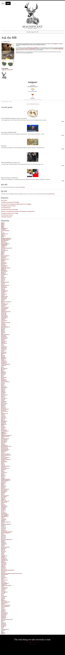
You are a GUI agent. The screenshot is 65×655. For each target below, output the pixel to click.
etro (2, 344)
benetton (3, 266)
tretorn (2, 590)
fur (1, 366)
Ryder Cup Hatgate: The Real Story (9, 178)
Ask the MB (9, 38)
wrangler (3, 626)
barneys (2, 257)
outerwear (3, 481)
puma (2, 504)
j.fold (2, 400)
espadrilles (3, 341)
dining (2, 331)
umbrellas (3, 600)
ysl (1, 631)
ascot (2, 249)
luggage (2, 432)
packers (2, 482)
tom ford (3, 582)
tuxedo (2, 597)
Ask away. (23, 187)
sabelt (2, 520)
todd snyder (3, 580)
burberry (3, 286)
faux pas (3, 350)
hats (2, 382)
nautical (3, 467)
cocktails (3, 305)
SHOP (8, 3)
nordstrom (3, 472)
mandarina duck (4, 438)
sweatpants (3, 559)
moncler (2, 456)
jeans (2, 405)
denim (2, 328)
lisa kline (3, 427)
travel (2, 589)
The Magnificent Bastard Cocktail (8, 205)
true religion (3, 592)
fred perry (3, 363)
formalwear (3, 362)
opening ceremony (5, 479)
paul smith (3, 491)
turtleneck (3, 596)
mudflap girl (3, 461)
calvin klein (3, 287)
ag (1, 237)
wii (1, 621)
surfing (2, 557)
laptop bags (3, 421)
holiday (2, 391)
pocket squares (4, 495)
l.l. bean (2, 415)
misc (2, 453)
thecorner (3, 571)
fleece (2, 356)
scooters (3, 528)
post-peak (3, 496)
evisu (2, 345)
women (2, 622)
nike (2, 470)
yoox (2, 630)
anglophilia (3, 244)
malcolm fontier (4, 436)
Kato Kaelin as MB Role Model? (8, 132)
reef (2, 511)
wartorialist (3, 614)
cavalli (2, 295)
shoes (2, 537)
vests (2, 607)
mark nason (3, 440)
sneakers (3, 543)
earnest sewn (4, 337)
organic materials (4, 480)
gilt (1, 370)
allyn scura (3, 242)
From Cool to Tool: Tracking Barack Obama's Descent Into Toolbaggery (16, 204)
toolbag (2, 584)
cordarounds (4, 317)
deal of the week (4, 327)
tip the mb (3, 577)
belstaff (3, 262)
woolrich (3, 623)
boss (2, 281)
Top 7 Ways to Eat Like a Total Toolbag (9, 209)
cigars (2, 300)
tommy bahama (4, 583)
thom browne (4, 574)
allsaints (3, 241)
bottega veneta (4, 282)
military (2, 451)
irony (2, 397)
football (3, 360)
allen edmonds (4, 240)
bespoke (3, 268)
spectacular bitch (4, 547)
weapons (3, 616)
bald (2, 253)
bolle (2, 276)
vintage (2, 609)
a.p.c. (2, 232)
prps (2, 503)
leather (2, 423)
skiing (2, 540)
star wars (3, 551)
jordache (3, 410)
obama (2, 475)
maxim (2, 444)
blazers (2, 272)
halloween (3, 380)
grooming (3, 377)
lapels (2, 420)
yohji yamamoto (4, 629)
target (2, 565)
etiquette (3, 343)
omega (2, 478)
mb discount (3, 447)
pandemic (3, 485)
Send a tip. (52, 193)
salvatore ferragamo (5, 524)
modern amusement (5, 455)
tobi (2, 578)
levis (2, 425)
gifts (2, 369)
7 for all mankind (4, 230)
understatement (4, 601)
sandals (2, 525)
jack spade (3, 401)
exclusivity (3, 346)
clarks (2, 302)
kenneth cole (4, 413)
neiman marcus (4, 468)
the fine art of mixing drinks (7, 570)
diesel (2, 330)
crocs (2, 323)
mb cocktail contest (5, 446)
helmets (2, 386)
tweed (2, 598)
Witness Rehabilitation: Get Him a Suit (10, 162)
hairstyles (3, 379)
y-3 (1, 628)
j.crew (2, 399)
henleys (2, 388)
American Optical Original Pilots (27, 48)
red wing (3, 509)
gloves (2, 374)
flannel (2, 355)
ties (2, 575)
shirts (2, 536)
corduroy (3, 318)
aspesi (2, 251)
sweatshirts (3, 560)
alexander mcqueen (5, 239)
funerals (3, 365)
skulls (2, 541)
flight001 (3, 357)
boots (2, 279)
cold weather (4, 308)
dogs (2, 333)
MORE (63, 121)
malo (2, 437)
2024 (2, 227)
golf (2, 375)
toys (2, 586)
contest (2, 313)
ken (2, 412)
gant (2, 367)
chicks (2, 299)
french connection (5, 364)
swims (2, 561)
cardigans (3, 291)
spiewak (2, 548)
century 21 (3, 298)
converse (3, 314)
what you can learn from (6, 619)
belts (2, 264)
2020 (2, 226)
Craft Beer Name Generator (7, 215)
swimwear (3, 562)
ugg (2, 599)
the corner (3, 569)
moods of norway (5, 457)
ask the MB (10, 69)
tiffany (2, 576)
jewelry (2, 406)
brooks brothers (4, 285)
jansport (3, 404)
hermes (2, 389)
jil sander (3, 408)
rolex (2, 517)
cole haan (3, 309)
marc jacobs (3, 439)
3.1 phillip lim (3, 228)
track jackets (4, 587)
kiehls (2, 414)
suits (2, 554)
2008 (2, 222)
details (2, 329)
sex (1, 534)
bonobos (3, 277)
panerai (2, 486)
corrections (3, 320)
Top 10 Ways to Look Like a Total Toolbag (10, 202)
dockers (2, 332)
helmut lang (3, 387)
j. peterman (3, 398)
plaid (2, 494)
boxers (2, 283)
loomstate (3, 429)
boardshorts (3, 274)
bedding (2, 260)
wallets (2, 611)
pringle (2, 498)
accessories (3, 233)
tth (1, 595)
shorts (2, 538)
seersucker (3, 530)
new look (3, 469)
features (3, 352)
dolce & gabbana (4, 334)
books (2, 278)
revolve (2, 512)
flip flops (3, 358)
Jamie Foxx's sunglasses (32, 47)
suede (2, 552)
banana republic (4, 255)
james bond (3, 403)
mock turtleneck (4, 454)
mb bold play (3, 445)
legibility (3, 424)
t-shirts (2, 563)
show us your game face (6, 539)
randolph (3, 507)
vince (2, 608)
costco (2, 321)
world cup (3, 624)
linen (2, 426)
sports (2, 549)
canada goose (4, 290)
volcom (2, 610)
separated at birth (5, 532)
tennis (2, 567)
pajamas (2, 483)
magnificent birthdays (5, 435)
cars (2, 293)
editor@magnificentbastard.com (32, 642)
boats (2, 275)
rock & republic (4, 515)
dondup (2, 335)
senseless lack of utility (6, 531)
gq (1, 376)
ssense (2, 550)
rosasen (2, 518)
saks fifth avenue (4, 521)
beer (2, 261)
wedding (3, 617)
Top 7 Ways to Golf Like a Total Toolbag (9, 213)
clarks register (4, 303)
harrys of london (4, 381)
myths (2, 464)
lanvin (2, 418)
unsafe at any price (5, 605)
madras (2, 434)
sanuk (2, 526)
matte (2, 443)
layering (2, 422)
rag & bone (3, 505)
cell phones (3, 297)
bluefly (2, 273)
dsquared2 (3, 336)
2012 (2, 224)
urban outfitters (4, 606)
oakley (2, 474)
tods (2, 581)
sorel (2, 546)
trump (2, 593)
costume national (5, 322)
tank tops (3, 564)
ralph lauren (3, 506)
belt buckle (3, 263)
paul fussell (3, 490)
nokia (2, 471)
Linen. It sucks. (4, 200)
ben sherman (3, 265)
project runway (4, 501)
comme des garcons (5, 311)
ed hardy (3, 339)
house (2, 393)
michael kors (3, 450)
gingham (3, 371)
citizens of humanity (5, 301)
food (2, 359)
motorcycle (3, 458)
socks (2, 544)
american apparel (4, 243)
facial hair (3, 348)
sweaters (3, 558)
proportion (3, 502)
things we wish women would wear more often (11, 573)
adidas (2, 236)
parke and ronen (4, 489)
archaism (3, 245)
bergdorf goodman (5, 267)
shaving (2, 535)
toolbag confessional (5, 585)
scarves (2, 527)
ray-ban (2, 508)
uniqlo (2, 604)
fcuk (2, 351)
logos (2, 428)
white (2, 620)
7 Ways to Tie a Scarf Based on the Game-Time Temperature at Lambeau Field (17, 211)
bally (2, 254)
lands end (3, 417)
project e (3, 500)
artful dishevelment (5, 248)
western (3, 618)
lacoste (2, 416)
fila (1, 354)
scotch (2, 529)
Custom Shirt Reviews (5, 207)
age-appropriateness (5, 238)
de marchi (3, 325)
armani (2, 247)
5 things (2, 229)
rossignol (3, 519)
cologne (2, 310)
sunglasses (4, 69)
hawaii (2, 383)
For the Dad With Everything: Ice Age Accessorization (14, 118)
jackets (2, 402)
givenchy (3, 372)
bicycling (3, 270)
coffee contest (4, 307)
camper (2, 289)
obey (2, 477)
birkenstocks (4, 271)
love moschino (4, 431)
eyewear (3, 347)
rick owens (3, 513)
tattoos (2, 566)
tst (1, 594)
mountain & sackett (5, 459)
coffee (2, 306)
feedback (3, 353)
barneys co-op (4, 259)
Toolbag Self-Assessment (6, 216)
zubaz (2, 633)
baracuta (3, 256)
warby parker (4, 612)
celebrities (3, 296)
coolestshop (3, 316)
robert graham (4, 514)
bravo (2, 284)
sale (2, 523)
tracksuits (3, 588)
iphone (2, 396)
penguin (2, 492)
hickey (2, 390)
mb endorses (3, 448)
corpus (2, 319)
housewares (3, 394)
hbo (2, 385)
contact (2, 312)
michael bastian (4, 449)
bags (2, 252)
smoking (3, 542)
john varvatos (4, 409)
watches (3, 615)
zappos (2, 632)
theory (2, 572)
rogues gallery (4, 516)
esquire (2, 342)
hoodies (2, 392)
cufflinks (3, 324)
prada (2, 497)
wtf (2, 627)
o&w (2, 473)
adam (2, 235)
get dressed (3, 368)
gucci (2, 378)
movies (2, 460)
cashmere (3, 294)
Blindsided (3, 146)
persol (2, 493)
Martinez (33, 98)
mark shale (3, 442)
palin (2, 484)
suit (2, 553)
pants (2, 488)
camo (2, 288)
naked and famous (5, 466)
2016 (2, 225)
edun (2, 340)
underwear (3, 603)
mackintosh (3, 433)
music (2, 463)
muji (2, 462)
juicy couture (4, 411)
